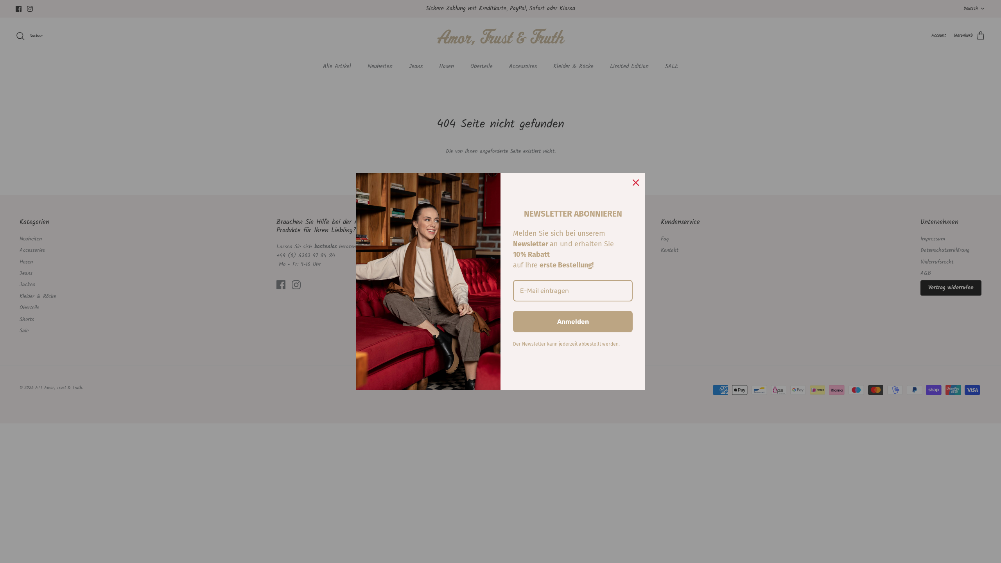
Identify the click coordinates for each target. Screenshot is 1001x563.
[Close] (635, 182)
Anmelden (573, 321)
